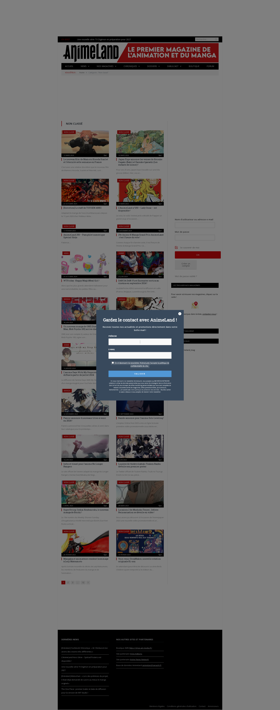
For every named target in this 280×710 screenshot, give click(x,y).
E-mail (111, 349)
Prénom (112, 336)
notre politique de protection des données (145, 390)
